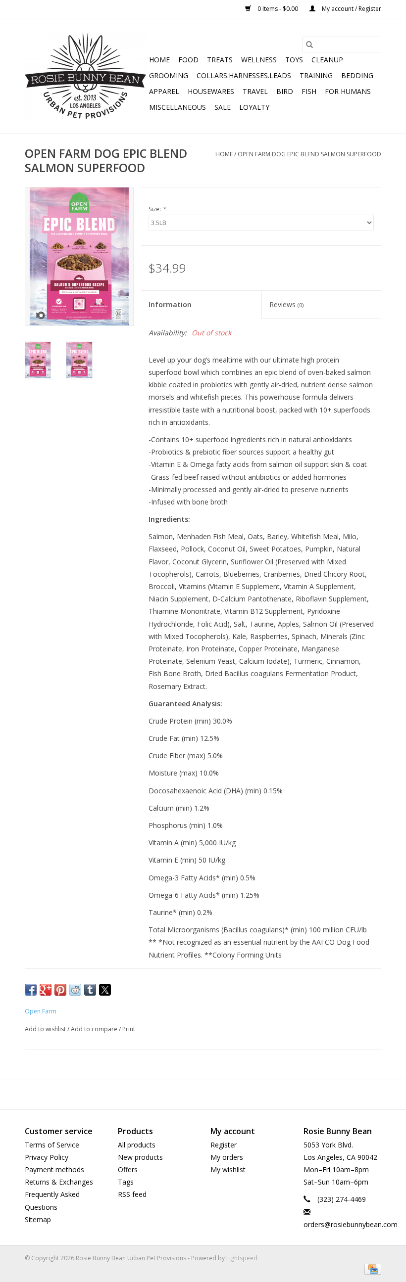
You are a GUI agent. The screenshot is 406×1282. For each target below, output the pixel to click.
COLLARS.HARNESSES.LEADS (244, 75)
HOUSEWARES (211, 91)
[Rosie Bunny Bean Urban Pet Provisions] (85, 76)
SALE (222, 107)
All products (136, 1144)
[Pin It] (60, 990)
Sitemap (38, 1219)
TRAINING (316, 75)
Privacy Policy (46, 1157)
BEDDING (357, 75)
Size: (157, 209)
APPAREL (164, 91)
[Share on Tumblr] (90, 990)
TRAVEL (255, 91)
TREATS (220, 59)
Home (159, 59)
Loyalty (254, 107)
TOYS (294, 59)
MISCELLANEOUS (177, 107)
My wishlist (228, 1169)
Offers (128, 1169)
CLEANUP (327, 59)
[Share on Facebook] (31, 990)
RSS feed (132, 1194)
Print (128, 1029)
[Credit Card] (371, 1268)
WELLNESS (259, 59)
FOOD (188, 59)
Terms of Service (52, 1144)
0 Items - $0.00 (278, 8)
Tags (126, 1182)
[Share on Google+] (45, 990)
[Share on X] (105, 990)
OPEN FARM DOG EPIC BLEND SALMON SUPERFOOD (309, 154)
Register (223, 1144)
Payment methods (54, 1169)
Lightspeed (241, 1258)
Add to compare (95, 1029)
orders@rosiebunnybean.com (351, 1224)
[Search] (309, 44)
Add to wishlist (46, 1029)
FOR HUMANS (348, 91)
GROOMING (168, 75)
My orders (226, 1157)
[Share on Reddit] (75, 990)
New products (140, 1157)
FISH (309, 91)
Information (170, 304)
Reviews (286, 304)
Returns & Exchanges (59, 1182)
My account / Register (350, 8)
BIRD (284, 91)
